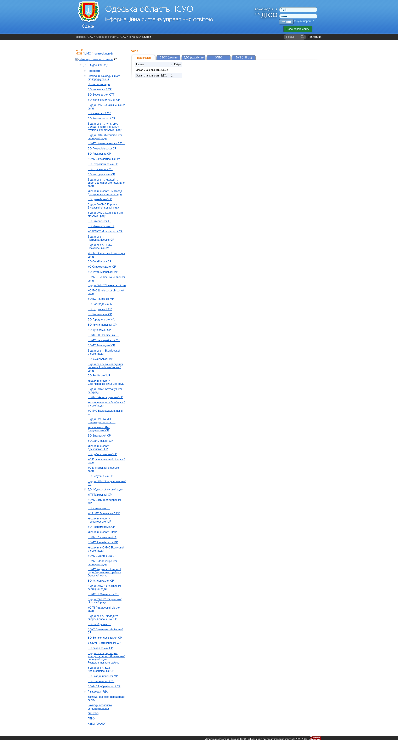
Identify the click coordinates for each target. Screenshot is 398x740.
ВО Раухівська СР (99, 153)
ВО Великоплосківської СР (105, 637)
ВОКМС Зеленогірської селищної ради (102, 562)
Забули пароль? (303, 21)
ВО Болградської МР (101, 304)
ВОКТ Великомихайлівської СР (105, 631)
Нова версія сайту (297, 28)
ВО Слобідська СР (99, 624)
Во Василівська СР (100, 314)
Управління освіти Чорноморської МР (100, 520)
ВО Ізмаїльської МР (100, 358)
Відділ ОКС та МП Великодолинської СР (101, 420)
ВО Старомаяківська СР (103, 164)
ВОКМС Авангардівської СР (105, 397)
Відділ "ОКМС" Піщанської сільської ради (104, 601)
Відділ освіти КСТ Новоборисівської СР (101, 669)
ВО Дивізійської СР (100, 199)
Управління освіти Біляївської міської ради (106, 404)
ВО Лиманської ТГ (99, 221)
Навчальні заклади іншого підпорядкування (104, 77)
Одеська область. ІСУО (111, 36)
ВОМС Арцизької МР (101, 298)
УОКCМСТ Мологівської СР (105, 231)
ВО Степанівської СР (101, 681)
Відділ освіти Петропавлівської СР (101, 238)
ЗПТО (218, 57)
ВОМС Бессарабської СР (104, 340)
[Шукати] (302, 37)
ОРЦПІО (93, 713)
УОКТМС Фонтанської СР (104, 513)
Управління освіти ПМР (102, 532)
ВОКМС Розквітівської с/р (104, 158)
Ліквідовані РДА (98, 691)
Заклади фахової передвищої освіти (106, 698)
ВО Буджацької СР (100, 309)
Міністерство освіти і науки (96, 59)
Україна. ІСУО (84, 36)
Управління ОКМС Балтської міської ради (106, 549)
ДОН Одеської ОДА (96, 65)
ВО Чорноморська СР (101, 526)
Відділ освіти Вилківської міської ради (104, 352)
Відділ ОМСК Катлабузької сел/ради (105, 390)
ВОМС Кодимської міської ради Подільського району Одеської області (104, 572)
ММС (87, 53)
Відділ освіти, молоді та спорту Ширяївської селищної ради (106, 182)
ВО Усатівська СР (99, 508)
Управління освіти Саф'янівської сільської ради (106, 382)
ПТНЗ (91, 718)
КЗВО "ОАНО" (97, 723)
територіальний (103, 53)
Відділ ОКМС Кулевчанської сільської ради (106, 214)
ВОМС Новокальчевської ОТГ (106, 143)
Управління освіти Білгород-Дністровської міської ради (105, 192)
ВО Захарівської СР (100, 648)
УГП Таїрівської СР (100, 494)
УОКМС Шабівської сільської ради (106, 292)
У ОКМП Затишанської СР (104, 642)
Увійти (286, 22)
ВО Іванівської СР (99, 113)
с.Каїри (133, 36)
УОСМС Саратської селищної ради (106, 255)
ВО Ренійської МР (99, 375)
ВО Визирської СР (99, 435)
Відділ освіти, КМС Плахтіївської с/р (100, 246)
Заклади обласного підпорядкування (100, 707)
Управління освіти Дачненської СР (99, 447)
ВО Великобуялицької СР (104, 99)
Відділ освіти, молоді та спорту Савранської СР (103, 617)
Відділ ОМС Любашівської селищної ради (104, 587)
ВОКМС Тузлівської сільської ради (106, 278)
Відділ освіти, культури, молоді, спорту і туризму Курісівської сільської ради (105, 126)
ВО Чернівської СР (100, 89)
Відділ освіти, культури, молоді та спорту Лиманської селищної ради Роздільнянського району (106, 658)
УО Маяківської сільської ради (104, 469)
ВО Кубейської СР (99, 329)
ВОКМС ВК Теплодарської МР (104, 501)
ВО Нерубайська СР (100, 476)
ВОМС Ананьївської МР (103, 542)
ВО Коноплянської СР (101, 118)
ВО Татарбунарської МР (103, 271)
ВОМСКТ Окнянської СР (103, 594)
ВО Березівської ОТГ (101, 94)
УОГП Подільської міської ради (104, 609)
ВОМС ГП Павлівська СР (103, 335)
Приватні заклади (99, 84)
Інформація (143, 57)
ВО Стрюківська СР (100, 169)
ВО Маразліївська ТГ (101, 226)
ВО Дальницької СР (100, 440)
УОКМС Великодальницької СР (105, 412)
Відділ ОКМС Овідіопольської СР (107, 483)
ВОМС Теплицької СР (101, 345)
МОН (79, 53)
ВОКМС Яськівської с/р (102, 537)
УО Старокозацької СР (102, 266)
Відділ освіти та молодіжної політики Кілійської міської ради (105, 367)
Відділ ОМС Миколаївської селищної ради (105, 136)
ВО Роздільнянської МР (103, 676)
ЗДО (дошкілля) (194, 57)
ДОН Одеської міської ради (105, 489)
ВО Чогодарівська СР (101, 174)
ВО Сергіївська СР (99, 261)
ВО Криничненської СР (102, 324)
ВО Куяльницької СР (101, 580)
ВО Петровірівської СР (102, 148)
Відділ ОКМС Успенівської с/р (107, 285)
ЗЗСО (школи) (168, 57)
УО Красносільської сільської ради (106, 461)
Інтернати (94, 70)
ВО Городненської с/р (101, 319)
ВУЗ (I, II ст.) (244, 57)
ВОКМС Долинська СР (102, 555)
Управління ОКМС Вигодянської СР (99, 429)
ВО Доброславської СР (102, 454)
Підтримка (314, 36)
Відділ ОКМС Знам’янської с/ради (106, 106)
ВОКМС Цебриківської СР (104, 686)
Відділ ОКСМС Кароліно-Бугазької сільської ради (103, 206)
